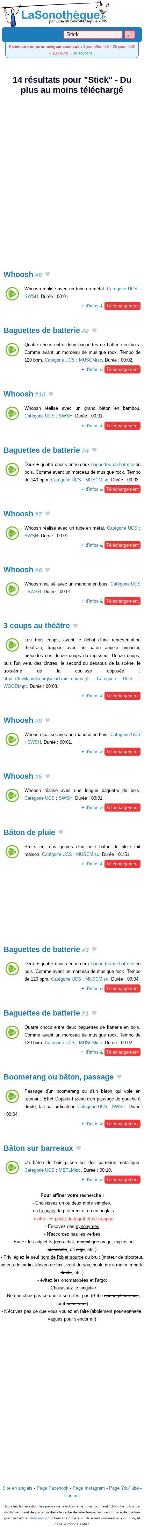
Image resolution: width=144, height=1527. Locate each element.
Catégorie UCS (122, 288)
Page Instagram (89, 1488)
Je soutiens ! (84, 53)
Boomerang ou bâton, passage (58, 1076)
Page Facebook (53, 1488)
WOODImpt (15, 686)
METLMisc (70, 1170)
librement (37, 1518)
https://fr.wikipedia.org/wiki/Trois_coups (43, 678)
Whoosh (22, 274)
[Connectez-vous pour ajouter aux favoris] (47, 275)
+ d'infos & (110, 305)
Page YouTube (124, 1488)
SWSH (31, 296)
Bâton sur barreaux (38, 1148)
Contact (72, 1495)
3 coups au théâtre (36, 625)
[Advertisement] (72, 178)
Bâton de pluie (29, 832)
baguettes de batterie (112, 464)
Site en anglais (17, 1488)
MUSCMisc (90, 360)
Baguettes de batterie (46, 330)
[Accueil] (72, 13)
